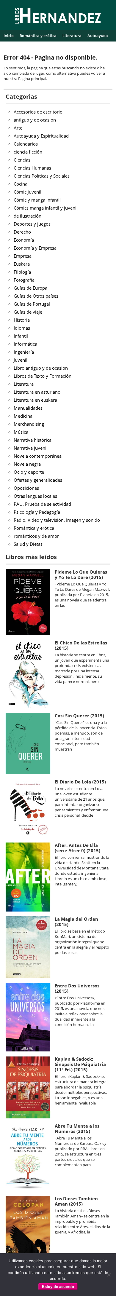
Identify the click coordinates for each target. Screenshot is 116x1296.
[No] (109, 1275)
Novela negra (27, 464)
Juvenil (20, 360)
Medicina (23, 416)
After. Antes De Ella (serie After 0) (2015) (77, 847)
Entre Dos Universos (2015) (77, 988)
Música (21, 432)
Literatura (71, 35)
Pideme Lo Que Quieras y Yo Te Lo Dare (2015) (81, 574)
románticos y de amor (36, 536)
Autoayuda (97, 35)
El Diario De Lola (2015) (80, 782)
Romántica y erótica (38, 35)
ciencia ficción (28, 152)
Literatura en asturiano (37, 392)
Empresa (23, 256)
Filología (22, 272)
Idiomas (22, 328)
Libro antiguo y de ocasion (41, 368)
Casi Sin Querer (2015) (79, 716)
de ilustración (27, 216)
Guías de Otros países (36, 296)
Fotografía (24, 280)
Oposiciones (26, 488)
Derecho (22, 232)
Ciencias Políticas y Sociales (42, 176)
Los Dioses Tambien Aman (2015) (76, 1201)
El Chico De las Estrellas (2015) (81, 645)
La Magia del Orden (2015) (76, 921)
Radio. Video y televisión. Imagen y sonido (57, 520)
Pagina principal (32, 78)
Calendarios (26, 144)
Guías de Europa (30, 288)
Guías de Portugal (32, 304)
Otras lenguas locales (35, 496)
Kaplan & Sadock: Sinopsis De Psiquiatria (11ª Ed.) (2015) (80, 1064)
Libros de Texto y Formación (42, 376)
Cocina (20, 184)
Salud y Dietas (28, 544)
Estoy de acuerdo (58, 1286)
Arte (18, 128)
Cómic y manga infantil (37, 200)
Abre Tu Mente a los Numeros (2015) (77, 1128)
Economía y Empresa (35, 248)
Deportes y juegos (32, 224)
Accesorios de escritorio (38, 112)
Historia (22, 320)
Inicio (9, 35)
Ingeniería (24, 352)
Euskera (22, 264)
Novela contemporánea (38, 456)
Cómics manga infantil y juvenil (46, 208)
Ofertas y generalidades (38, 480)
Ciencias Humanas (32, 168)
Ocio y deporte (29, 472)
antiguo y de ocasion (35, 120)
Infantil (21, 336)
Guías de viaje (28, 312)
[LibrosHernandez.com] (58, 17)
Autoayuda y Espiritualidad (41, 136)
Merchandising (29, 424)
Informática (25, 344)
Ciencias (22, 160)
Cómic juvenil (27, 192)
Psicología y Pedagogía (37, 512)
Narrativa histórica (32, 440)
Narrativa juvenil (31, 448)
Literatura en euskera (35, 400)
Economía (24, 240)
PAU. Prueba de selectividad (42, 504)
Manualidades (28, 408)
